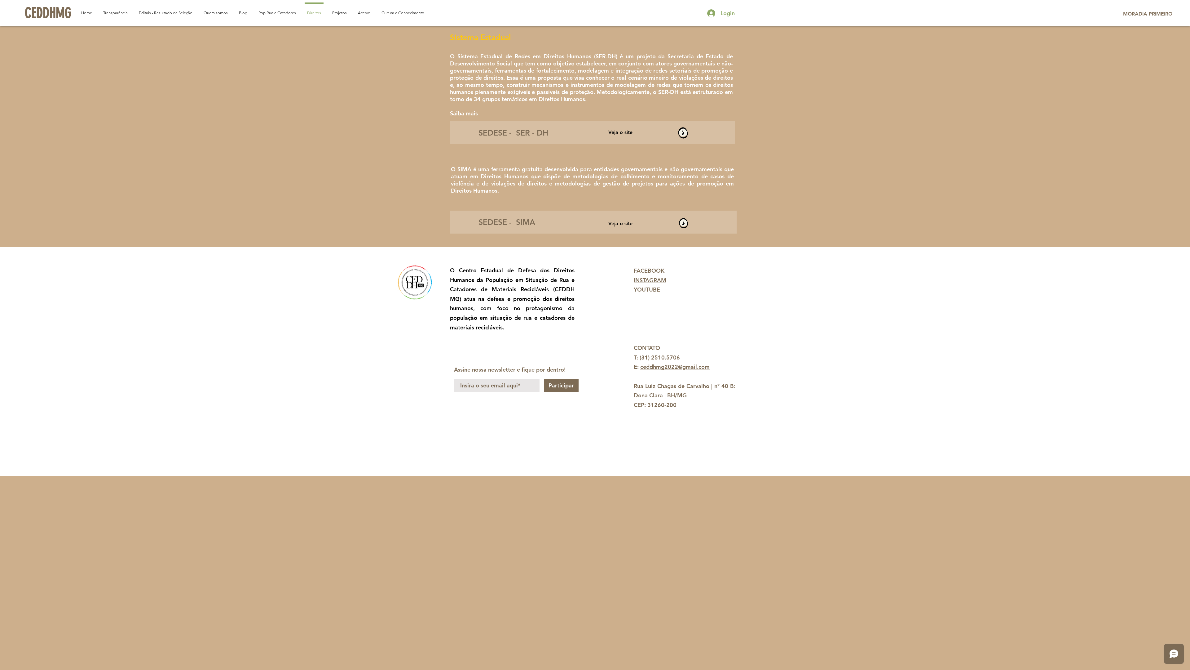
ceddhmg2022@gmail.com (675, 366)
